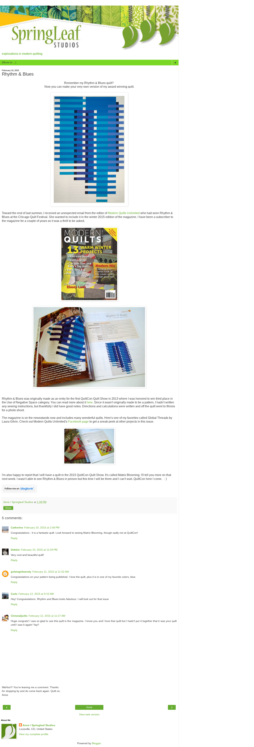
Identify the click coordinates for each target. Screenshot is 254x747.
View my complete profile (33, 734)
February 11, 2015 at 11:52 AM (50, 571)
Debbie (15, 549)
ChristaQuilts (19, 615)
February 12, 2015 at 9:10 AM (36, 593)
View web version (89, 714)
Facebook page (78, 421)
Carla (14, 593)
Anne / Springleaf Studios (39, 725)
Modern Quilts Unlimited (124, 213)
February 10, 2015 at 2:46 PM (42, 527)
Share (8, 508)
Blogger (96, 743)
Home (89, 707)
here (90, 402)
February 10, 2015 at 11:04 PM (39, 549)
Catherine (17, 527)
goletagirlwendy (21, 571)
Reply (14, 538)
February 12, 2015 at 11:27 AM (47, 615)
